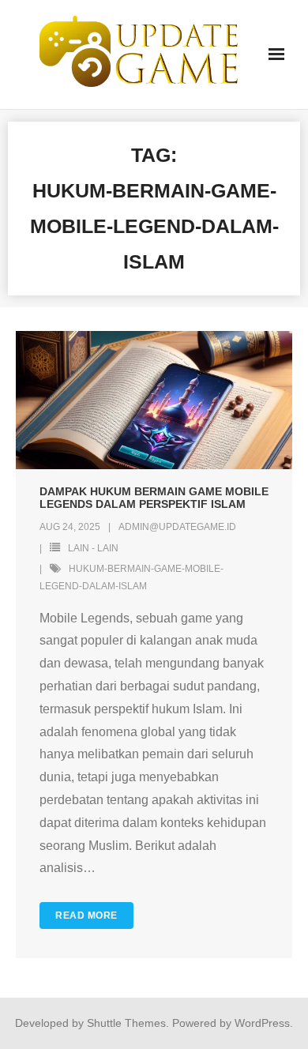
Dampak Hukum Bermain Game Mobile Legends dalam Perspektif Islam (154, 498)
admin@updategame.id (177, 526)
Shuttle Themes (126, 1023)
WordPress (262, 1023)
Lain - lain (93, 548)
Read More (86, 915)
